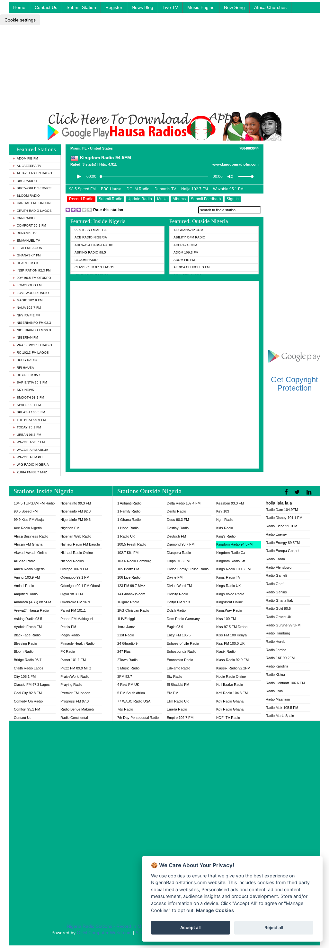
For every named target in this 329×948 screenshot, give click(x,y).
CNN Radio (26, 218)
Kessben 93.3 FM (230, 503)
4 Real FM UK (128, 684)
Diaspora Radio (179, 553)
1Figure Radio (128, 602)
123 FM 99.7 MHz (131, 586)
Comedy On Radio (28, 701)
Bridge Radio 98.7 (27, 660)
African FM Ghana (28, 544)
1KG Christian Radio (133, 610)
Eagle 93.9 (175, 627)
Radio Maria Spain (280, 716)
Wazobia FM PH (29, 457)
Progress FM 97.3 (74, 701)
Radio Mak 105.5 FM (282, 708)
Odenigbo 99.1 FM (74, 577)
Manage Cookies (215, 910)
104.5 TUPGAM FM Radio (34, 503)
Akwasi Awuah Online (30, 553)
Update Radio (140, 199)
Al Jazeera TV (29, 166)
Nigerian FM (27, 337)
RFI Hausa (25, 367)
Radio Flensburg (278, 567)
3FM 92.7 (124, 676)
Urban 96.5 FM (29, 434)
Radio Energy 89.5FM (283, 543)
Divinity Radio (177, 594)
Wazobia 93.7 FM (31, 442)
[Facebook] (286, 492)
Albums (179, 199)
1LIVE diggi (126, 619)
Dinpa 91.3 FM (178, 561)
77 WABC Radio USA (133, 701)
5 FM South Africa (131, 693)
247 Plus (124, 651)
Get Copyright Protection (294, 383)
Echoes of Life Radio (183, 643)
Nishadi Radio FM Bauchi (80, 544)
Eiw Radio (174, 676)
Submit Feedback (206, 199)
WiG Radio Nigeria (33, 464)
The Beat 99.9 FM (31, 420)
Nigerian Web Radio (75, 536)
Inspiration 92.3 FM (33, 270)
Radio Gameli (276, 575)
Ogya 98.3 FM (71, 594)
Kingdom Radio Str (230, 561)
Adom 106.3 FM (185, 252)
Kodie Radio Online (231, 676)
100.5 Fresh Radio (131, 544)
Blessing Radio (25, 643)
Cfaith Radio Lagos (34, 210)
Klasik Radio (226, 651)
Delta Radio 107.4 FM (183, 503)
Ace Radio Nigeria (91, 237)
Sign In (233, 199)
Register (113, 7)
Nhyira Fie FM (28, 315)
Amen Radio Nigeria (29, 569)
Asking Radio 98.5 (90, 252)
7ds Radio (125, 709)
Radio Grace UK (278, 617)
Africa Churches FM (191, 267)
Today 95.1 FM (29, 427)
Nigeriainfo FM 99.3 (34, 330)
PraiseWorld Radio (34, 345)
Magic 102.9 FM (29, 300)
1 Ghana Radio (129, 519)
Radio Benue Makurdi (77, 709)
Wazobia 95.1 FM (228, 189)
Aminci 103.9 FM (27, 577)
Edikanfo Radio (178, 668)
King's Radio (226, 536)
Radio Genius (276, 592)
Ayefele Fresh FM (28, 627)
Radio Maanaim (278, 699)
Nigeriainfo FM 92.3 (34, 322)
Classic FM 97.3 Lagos (94, 267)
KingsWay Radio (229, 610)
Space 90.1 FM (29, 405)
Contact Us (46, 7)
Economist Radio (180, 660)
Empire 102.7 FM (180, 718)
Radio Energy (276, 534)
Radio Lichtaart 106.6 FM (285, 683)
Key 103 (222, 511)
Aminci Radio (24, 586)
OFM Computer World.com (104, 932)
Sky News (25, 390)
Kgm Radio (224, 519)
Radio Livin (274, 691)
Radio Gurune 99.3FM (283, 625)
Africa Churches (270, 7)
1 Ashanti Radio (129, 503)
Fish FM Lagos (29, 248)
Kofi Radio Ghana (230, 701)
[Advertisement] (164, 67)
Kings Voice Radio (230, 594)
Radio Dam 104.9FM (282, 510)
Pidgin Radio (70, 635)
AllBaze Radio (24, 561)
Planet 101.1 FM (73, 660)
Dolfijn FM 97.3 (178, 602)
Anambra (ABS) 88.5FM (32, 602)
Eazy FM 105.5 (179, 635)
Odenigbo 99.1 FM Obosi (80, 586)
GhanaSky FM (28, 255)
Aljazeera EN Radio (34, 173)
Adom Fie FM (27, 158)
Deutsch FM (176, 536)
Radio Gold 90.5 (278, 608)
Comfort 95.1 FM (31, 225)
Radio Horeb (275, 641)
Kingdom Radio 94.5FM (234, 544)
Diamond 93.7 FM (180, 544)
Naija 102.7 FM (29, 307)
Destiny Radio (178, 528)
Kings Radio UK (228, 586)
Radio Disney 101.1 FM (284, 518)
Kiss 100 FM (226, 619)
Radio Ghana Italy (280, 600)
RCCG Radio (27, 360)
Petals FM (68, 627)
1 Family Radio (128, 511)
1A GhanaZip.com (188, 230)
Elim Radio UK (178, 701)
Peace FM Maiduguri (76, 619)
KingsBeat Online (229, 602)
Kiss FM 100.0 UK (230, 643)
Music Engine (201, 7)
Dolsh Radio (176, 610)
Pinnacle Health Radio (77, 643)
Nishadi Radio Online (76, 553)
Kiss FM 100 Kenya (231, 635)
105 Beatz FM (128, 569)
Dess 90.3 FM (178, 519)
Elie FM (172, 693)
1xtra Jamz (126, 627)
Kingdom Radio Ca (230, 553)
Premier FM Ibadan (75, 693)
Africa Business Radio (31, 536)
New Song (234, 7)
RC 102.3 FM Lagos (33, 352)
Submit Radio (110, 199)
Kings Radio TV (228, 577)
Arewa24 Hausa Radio (94, 245)
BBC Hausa (111, 189)
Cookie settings (20, 19)
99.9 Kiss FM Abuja (91, 230)
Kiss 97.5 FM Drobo (231, 627)
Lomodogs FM (29, 285)
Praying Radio (71, 684)
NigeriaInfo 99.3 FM (75, 503)
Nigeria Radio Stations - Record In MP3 (107, 926)
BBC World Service (34, 188)
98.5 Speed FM (82, 189)
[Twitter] (297, 492)
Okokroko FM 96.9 (75, 602)
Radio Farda (275, 559)
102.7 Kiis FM (127, 553)
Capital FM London (33, 203)
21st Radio (125, 635)
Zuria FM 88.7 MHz (32, 472)
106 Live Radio (128, 577)
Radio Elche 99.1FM (281, 526)
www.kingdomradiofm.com (235, 164)
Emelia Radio (177, 709)
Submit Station (81, 7)
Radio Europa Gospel (282, 551)
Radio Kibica (275, 675)
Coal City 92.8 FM (28, 693)
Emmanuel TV (28, 240)
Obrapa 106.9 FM (74, 569)
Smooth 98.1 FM (30, 397)
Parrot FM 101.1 (73, 610)
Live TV (170, 7)
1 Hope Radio (127, 528)
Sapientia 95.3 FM (32, 382)
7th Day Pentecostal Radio (138, 718)
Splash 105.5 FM (31, 412)
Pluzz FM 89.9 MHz (75, 668)
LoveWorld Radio (33, 293)
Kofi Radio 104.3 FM (232, 693)
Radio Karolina (277, 666)
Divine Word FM (179, 586)
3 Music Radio (128, 668)
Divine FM (174, 577)
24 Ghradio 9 (127, 643)
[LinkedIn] (310, 492)
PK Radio (67, 651)
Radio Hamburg (278, 633)
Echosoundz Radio (181, 651)
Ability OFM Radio (189, 237)
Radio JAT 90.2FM (280, 658)
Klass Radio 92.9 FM (232, 660)
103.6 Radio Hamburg (134, 561)
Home (19, 7)
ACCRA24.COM (185, 245)
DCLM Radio (138, 189)
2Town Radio (127, 660)
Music (162, 199)
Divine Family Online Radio (188, 569)
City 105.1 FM (25, 676)
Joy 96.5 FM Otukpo (34, 278)
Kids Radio (224, 528)
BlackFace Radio (27, 635)
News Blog (142, 7)
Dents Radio (176, 511)
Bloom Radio (28, 195)
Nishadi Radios (72, 561)
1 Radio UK (126, 536)
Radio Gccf (274, 584)
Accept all (190, 927)
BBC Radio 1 (27, 181)
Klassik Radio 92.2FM (233, 668)
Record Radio (81, 199)
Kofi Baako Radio (229, 684)
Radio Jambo (276, 650)
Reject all (273, 927)
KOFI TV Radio (228, 718)
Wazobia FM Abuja (32, 450)
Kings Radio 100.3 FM (233, 569)
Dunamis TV (27, 233)
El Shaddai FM (178, 684)
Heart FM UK (28, 263)
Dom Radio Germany (183, 619)
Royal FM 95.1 (29, 375)
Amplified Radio (26, 594)
